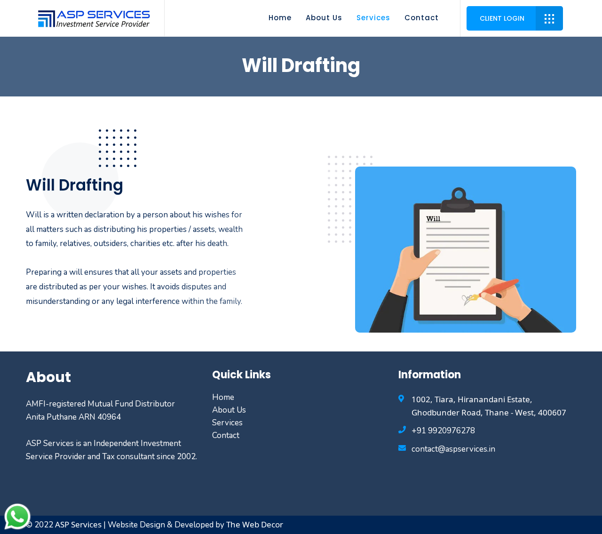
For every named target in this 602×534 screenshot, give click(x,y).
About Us (324, 18)
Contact (421, 18)
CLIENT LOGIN (502, 18)
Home (280, 18)
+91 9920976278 (443, 430)
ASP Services (78, 524)
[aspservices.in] (94, 17)
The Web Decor (253, 524)
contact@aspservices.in (453, 449)
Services (373, 18)
